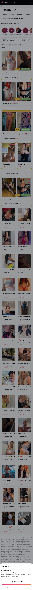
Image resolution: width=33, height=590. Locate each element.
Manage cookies (8, 587)
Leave (24, 587)
